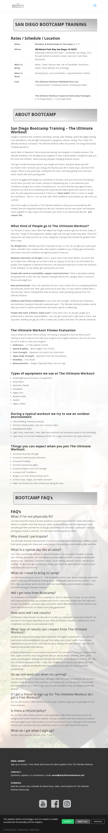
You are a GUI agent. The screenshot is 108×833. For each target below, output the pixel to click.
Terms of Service (9, 829)
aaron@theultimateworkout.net (68, 775)
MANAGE (98, 821)
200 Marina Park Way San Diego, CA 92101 (56, 49)
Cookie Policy (34, 829)
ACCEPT (67, 821)
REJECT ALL (82, 821)
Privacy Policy (23, 829)
